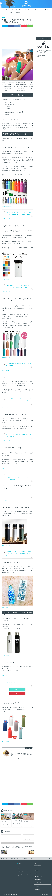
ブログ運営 (17, 12)
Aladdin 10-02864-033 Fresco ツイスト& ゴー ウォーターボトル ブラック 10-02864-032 (18, 495)
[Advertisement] (17, 38)
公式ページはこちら (6, 218)
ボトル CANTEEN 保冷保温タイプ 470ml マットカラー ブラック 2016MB (18, 364)
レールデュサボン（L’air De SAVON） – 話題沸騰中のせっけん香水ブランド (24, 867)
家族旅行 (10, 12)
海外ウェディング (28, 9)
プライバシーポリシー (7, 894)
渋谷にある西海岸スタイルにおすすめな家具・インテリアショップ (24, 871)
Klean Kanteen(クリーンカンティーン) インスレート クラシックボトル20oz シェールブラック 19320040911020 (18, 213)
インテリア (5, 9)
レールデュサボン (38, 865)
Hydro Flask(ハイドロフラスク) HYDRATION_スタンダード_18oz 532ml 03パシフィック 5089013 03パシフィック (18, 286)
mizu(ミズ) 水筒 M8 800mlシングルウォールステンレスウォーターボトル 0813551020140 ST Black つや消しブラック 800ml (19, 400)
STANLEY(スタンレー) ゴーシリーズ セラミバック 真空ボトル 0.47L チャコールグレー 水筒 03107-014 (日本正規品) (18, 553)
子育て (4, 12)
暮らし (11, 9)
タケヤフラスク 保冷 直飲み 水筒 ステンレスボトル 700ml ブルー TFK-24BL (18, 435)
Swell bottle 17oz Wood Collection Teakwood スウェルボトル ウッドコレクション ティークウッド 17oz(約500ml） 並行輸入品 (19, 477)
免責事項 (14, 894)
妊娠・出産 (37, 9)
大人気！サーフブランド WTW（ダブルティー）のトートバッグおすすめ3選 (24, 874)
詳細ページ (17, 689)
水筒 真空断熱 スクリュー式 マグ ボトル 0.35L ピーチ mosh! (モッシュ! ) (17, 683)
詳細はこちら (5, 607)
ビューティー (19, 9)
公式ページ (17, 693)
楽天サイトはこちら (6, 206)
